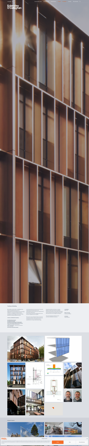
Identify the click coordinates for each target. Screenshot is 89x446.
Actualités (64, 1)
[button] (87, 438)
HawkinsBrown (67, 317)
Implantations (53, 1)
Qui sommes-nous (38, 1)
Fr (14, 1)
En (12, 1)
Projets (59, 1)
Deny (70, 442)
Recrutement (75, 1)
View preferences (82, 442)
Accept (58, 442)
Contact (69, 1)
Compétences (46, 1)
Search (80, 2)
